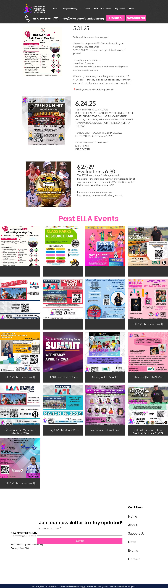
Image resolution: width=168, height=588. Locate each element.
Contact (134, 559)
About (132, 525)
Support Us (136, 533)
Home (132, 516)
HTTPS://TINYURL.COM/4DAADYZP (94, 136)
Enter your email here (48, 528)
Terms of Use (91, 587)
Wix (83, 587)
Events (133, 550)
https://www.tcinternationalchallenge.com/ (99, 195)
